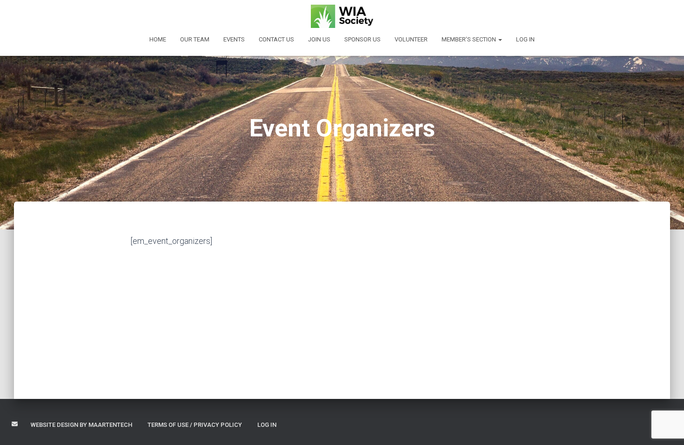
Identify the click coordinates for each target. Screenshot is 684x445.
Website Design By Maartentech (81, 424)
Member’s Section (469, 39)
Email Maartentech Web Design (14, 424)
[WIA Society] (342, 16)
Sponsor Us (362, 39)
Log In (525, 39)
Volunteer (411, 39)
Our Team (194, 39)
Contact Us (276, 39)
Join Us (319, 39)
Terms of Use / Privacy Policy (195, 424)
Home (157, 39)
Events (234, 39)
